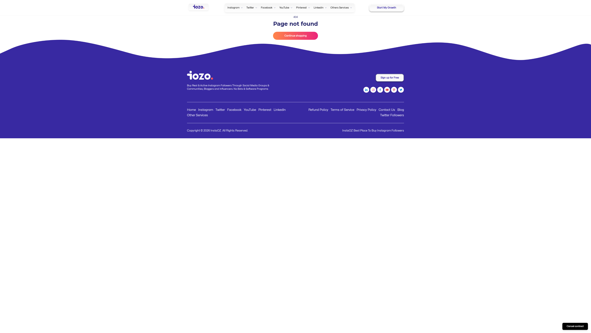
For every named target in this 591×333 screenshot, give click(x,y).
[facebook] (379, 90)
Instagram (205, 109)
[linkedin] (365, 90)
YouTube (250, 109)
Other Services (197, 115)
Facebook (234, 109)
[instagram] (372, 90)
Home (191, 109)
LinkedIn (280, 109)
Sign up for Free (390, 77)
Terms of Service (342, 109)
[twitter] (400, 90)
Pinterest (264, 109)
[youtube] (386, 90)
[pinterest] (393, 90)
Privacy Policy (366, 109)
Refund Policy (318, 109)
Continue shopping (295, 36)
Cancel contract (575, 326)
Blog (400, 109)
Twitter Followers (392, 115)
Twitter (220, 109)
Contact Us (387, 109)
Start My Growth (386, 7)
